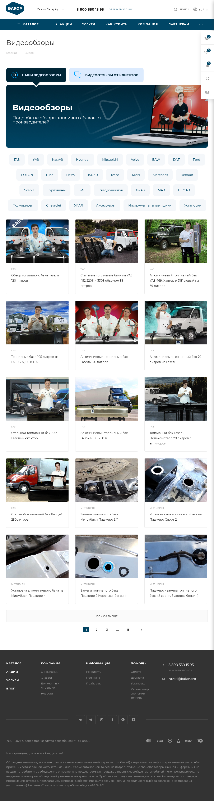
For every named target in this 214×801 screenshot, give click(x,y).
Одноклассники (112, 719)
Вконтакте (80, 719)
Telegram (91, 719)
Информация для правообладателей (34, 753)
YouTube (101, 719)
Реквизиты (94, 671)
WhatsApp (122, 719)
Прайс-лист (94, 683)
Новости (47, 693)
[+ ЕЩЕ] (201, 24)
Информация (98, 663)
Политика (93, 677)
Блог (10, 688)
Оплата (136, 671)
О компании (50, 671)
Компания (50, 663)
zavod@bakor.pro (182, 679)
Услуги (12, 680)
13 (128, 630)
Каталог (14, 663)
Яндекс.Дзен (133, 719)
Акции (12, 671)
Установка (138, 683)
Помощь (138, 663)
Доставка (137, 677)
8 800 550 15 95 (90, 10)
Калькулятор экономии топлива (140, 693)
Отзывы (46, 677)
